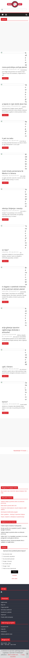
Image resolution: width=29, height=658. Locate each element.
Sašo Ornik (10, 491)
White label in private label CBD (8, 505)
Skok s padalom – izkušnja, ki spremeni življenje (13, 514)
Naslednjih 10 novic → (21, 451)
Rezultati (14, 575)
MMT (2, 644)
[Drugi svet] (14, 2)
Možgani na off (5, 210)
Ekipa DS (3, 604)
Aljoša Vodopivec (20, 491)
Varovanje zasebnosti (6, 609)
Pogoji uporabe (5, 607)
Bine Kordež (4, 491)
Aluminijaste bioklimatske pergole (9, 512)
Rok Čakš (7, 644)
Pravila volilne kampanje (7, 617)
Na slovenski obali (7, 554)
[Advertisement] (14, 36)
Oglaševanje (4, 602)
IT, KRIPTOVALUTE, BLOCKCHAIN (9, 334)
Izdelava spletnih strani (6, 634)
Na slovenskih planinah (8, 559)
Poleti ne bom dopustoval (9, 568)
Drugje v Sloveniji (7, 561)
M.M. (14, 491)
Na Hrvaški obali (7, 563)
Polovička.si (4, 631)
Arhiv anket (14, 578)
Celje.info (3, 629)
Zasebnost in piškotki (6, 612)
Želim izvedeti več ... (13, 655)
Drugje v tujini (6, 566)
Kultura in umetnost (6, 106)
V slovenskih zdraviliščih (9, 556)
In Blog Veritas (5, 140)
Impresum (3, 614)
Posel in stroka (5, 69)
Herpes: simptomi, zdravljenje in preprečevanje (12, 516)
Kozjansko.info (4, 626)
